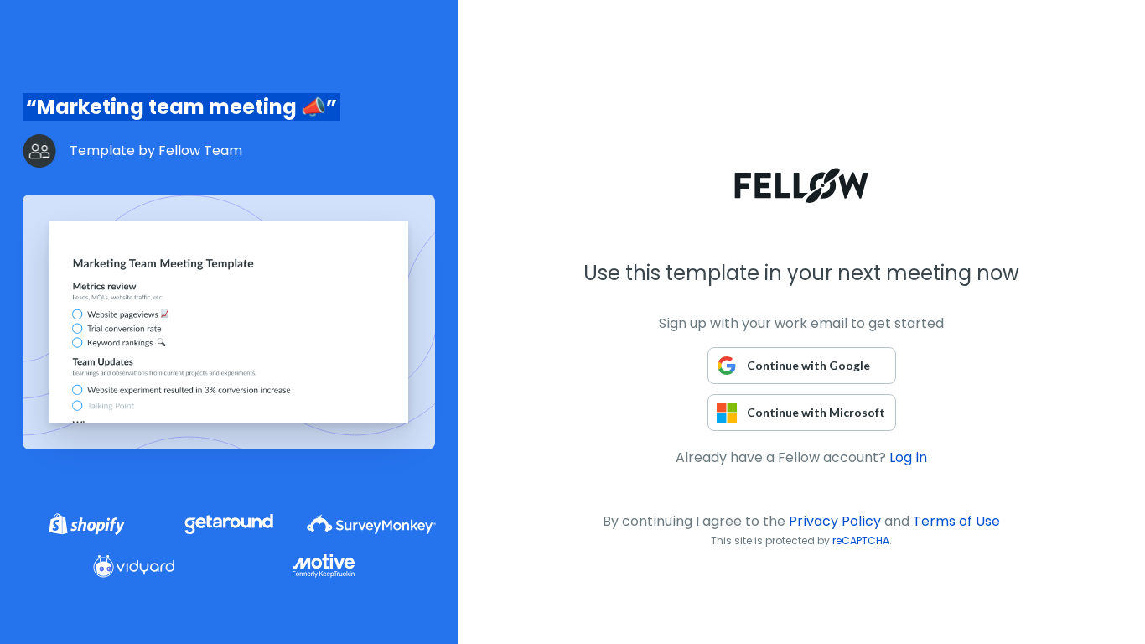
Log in (908, 457)
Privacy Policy (835, 521)
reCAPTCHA (860, 540)
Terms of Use (956, 521)
